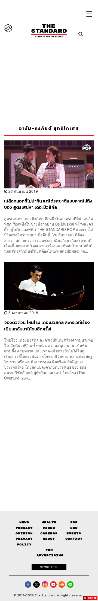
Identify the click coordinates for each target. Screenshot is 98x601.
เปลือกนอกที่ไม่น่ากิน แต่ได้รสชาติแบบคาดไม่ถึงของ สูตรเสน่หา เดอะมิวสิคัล (48, 204)
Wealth (49, 522)
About (49, 538)
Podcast (24, 527)
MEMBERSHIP (49, 567)
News (24, 522)
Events (73, 533)
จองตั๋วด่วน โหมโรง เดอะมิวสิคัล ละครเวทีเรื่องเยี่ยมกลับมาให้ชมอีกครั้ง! (47, 325)
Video (49, 527)
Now (74, 527)
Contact (73, 538)
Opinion (24, 533)
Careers (48, 533)
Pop (74, 522)
